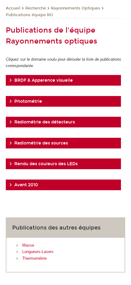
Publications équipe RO (29, 14)
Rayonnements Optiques (75, 8)
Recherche (35, 8)
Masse (28, 245)
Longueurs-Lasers (38, 251)
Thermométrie (34, 258)
